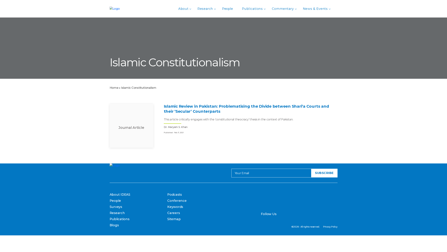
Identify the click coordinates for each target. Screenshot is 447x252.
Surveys (116, 207)
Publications (252, 9)
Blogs (114, 225)
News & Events (315, 9)
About (183, 9)
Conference (177, 201)
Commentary (283, 9)
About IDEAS (120, 195)
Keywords (175, 207)
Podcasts (174, 195)
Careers (173, 213)
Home (114, 87)
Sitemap (174, 219)
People (227, 9)
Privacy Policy (330, 226)
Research (205, 9)
